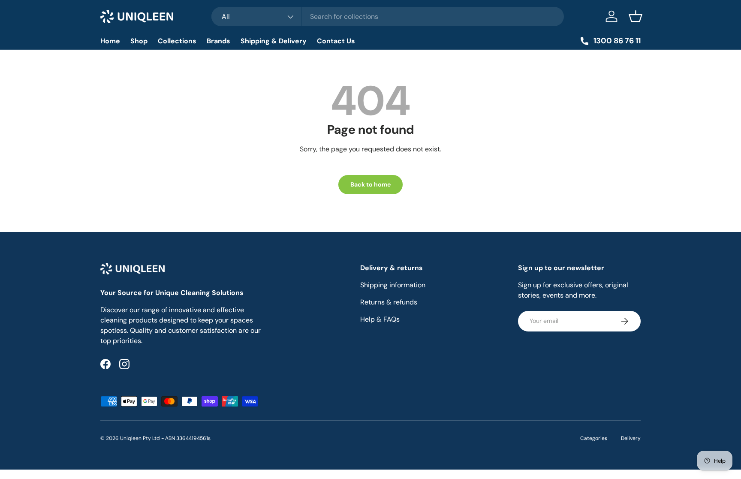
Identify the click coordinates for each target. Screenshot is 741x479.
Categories (593, 438)
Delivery (631, 438)
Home (110, 40)
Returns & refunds (388, 302)
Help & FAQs (380, 319)
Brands (218, 40)
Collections (177, 40)
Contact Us (336, 40)
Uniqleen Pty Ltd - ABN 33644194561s (165, 438)
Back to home (370, 184)
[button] (635, 16)
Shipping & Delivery (274, 40)
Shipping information (392, 284)
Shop (139, 40)
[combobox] (387, 16)
